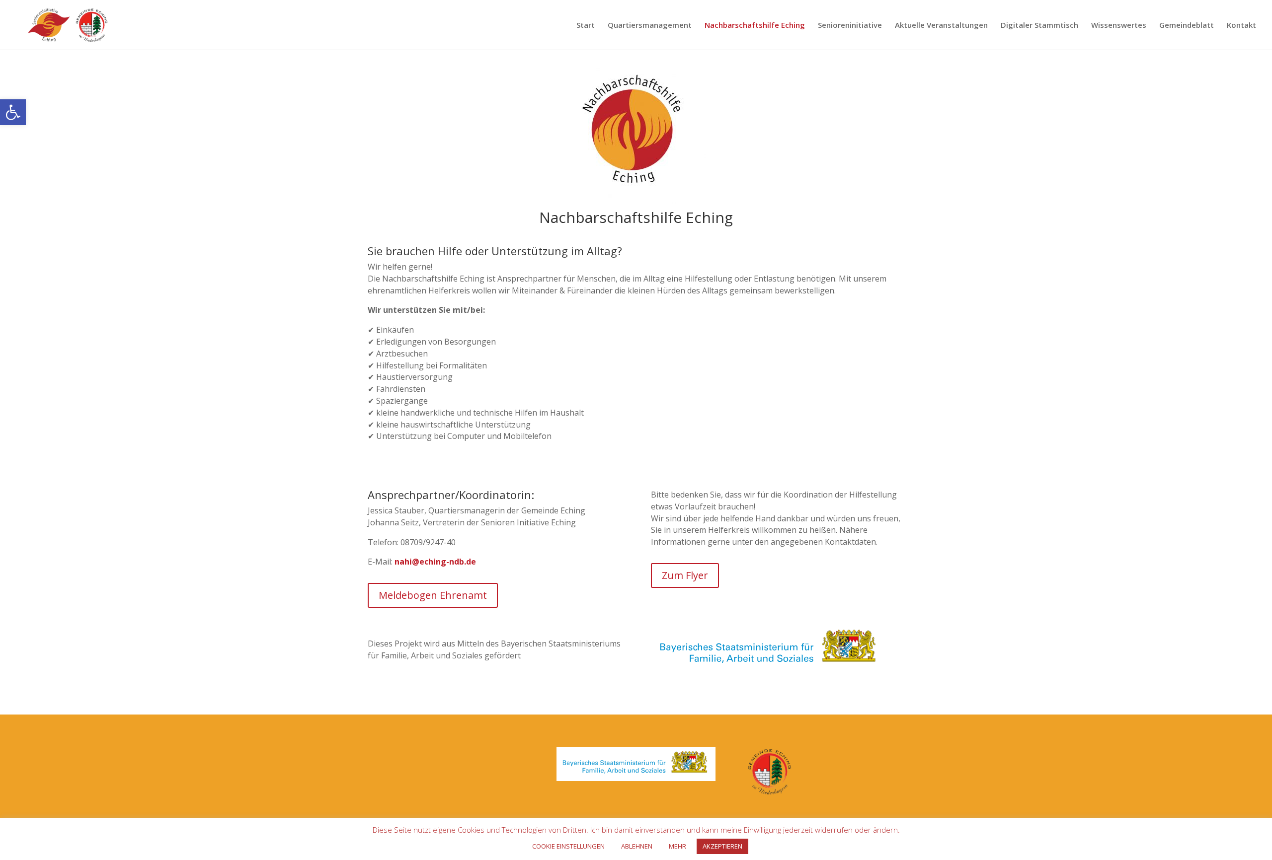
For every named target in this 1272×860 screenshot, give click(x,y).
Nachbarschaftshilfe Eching (755, 25)
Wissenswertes (1118, 25)
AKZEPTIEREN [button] (722, 846)
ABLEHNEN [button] (636, 846)
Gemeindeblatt (1186, 25)
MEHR (677, 846)
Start (585, 25)
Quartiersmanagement (650, 25)
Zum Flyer (685, 575)
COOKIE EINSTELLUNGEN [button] (568, 846)
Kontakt (1241, 25)
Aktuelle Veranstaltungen (941, 25)
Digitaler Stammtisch (1039, 25)
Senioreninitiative (850, 25)
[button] (13, 112)
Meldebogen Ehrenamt (433, 595)
